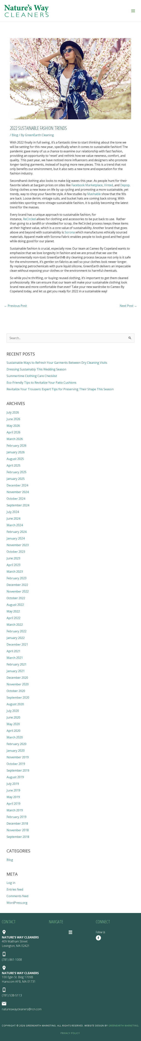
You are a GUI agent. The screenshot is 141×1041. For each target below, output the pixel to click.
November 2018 (18, 830)
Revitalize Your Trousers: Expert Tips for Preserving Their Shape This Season (60, 389)
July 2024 (13, 512)
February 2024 (16, 532)
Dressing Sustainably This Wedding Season (36, 369)
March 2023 (15, 571)
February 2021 (16, 664)
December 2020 (17, 678)
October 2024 (16, 499)
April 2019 (13, 804)
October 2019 (16, 764)
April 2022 (13, 618)
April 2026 (13, 432)
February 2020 (16, 744)
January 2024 (16, 538)
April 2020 (13, 731)
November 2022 (18, 591)
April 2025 (13, 465)
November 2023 (18, 545)
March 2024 (15, 525)
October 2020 (16, 691)
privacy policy (70, 1033)
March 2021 (15, 658)
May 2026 (13, 426)
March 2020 (15, 737)
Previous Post (15, 306)
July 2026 (13, 412)
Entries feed (15, 889)
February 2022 (16, 631)
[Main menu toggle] (133, 11)
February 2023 (16, 578)
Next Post (128, 306)
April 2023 (13, 565)
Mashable (94, 194)
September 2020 (18, 697)
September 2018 (18, 837)
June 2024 (13, 518)
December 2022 (17, 585)
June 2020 (13, 717)
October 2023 (16, 552)
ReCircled (29, 219)
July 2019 (13, 784)
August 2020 (15, 704)
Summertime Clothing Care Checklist (32, 376)
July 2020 (13, 711)
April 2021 (13, 651)
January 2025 (16, 479)
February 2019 (16, 817)
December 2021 (17, 644)
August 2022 (15, 605)
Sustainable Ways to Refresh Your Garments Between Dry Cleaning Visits (57, 363)
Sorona (70, 232)
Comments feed (17, 896)
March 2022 (15, 625)
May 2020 (13, 724)
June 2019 (13, 790)
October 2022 (16, 598)
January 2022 (16, 638)
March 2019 (15, 810)
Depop (125, 185)
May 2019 (13, 797)
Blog (15, 135)
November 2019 (18, 757)
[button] (70, 932)
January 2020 (16, 751)
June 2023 (13, 558)
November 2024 (18, 492)
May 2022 (13, 611)
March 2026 (15, 439)
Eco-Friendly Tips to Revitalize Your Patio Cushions (41, 383)
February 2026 (16, 446)
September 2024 (18, 505)
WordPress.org (17, 903)
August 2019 (15, 777)
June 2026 (13, 419)
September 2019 (18, 770)
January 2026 (16, 452)
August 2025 (15, 459)
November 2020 (18, 684)
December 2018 (17, 823)
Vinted (108, 185)
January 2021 (16, 671)
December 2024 (17, 485)
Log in (11, 883)
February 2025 (16, 472)
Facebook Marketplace (87, 185)
